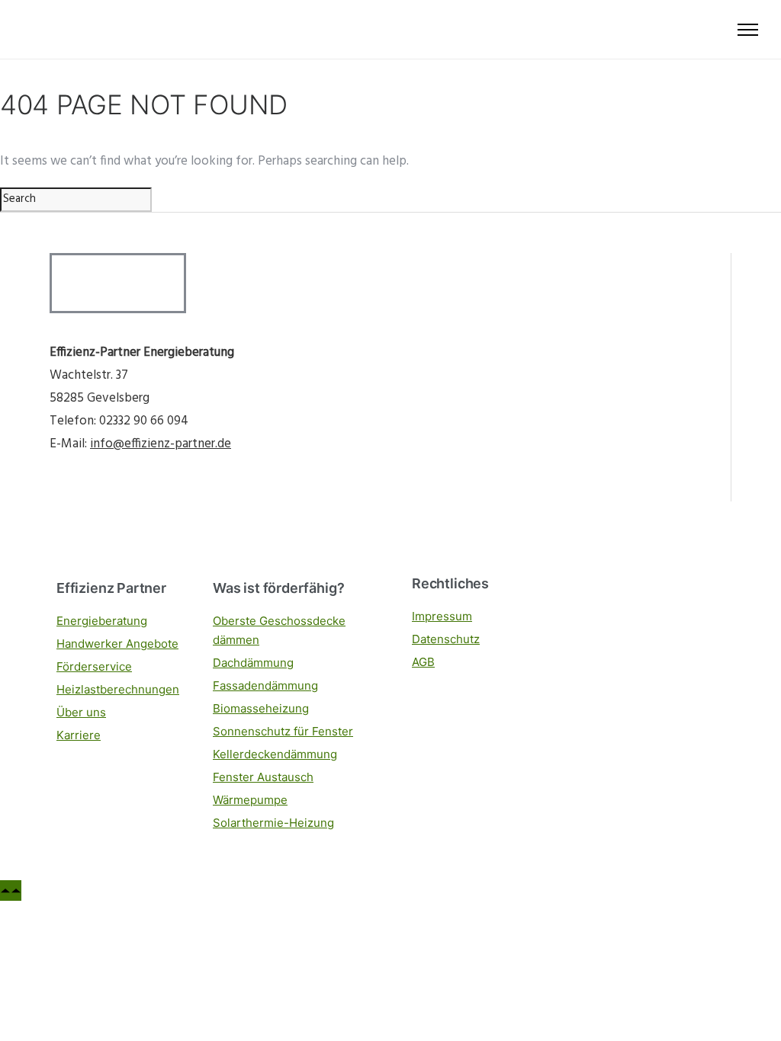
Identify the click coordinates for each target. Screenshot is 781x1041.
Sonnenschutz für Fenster (283, 731)
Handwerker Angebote (117, 643)
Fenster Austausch (263, 777)
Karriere (78, 735)
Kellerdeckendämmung (275, 754)
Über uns (81, 712)
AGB (423, 662)
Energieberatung (101, 620)
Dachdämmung (253, 662)
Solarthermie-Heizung (273, 822)
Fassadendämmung (265, 685)
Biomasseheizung (261, 708)
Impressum (442, 616)
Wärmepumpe (250, 800)
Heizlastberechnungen (117, 689)
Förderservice (94, 666)
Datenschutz (446, 639)
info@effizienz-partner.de (160, 444)
